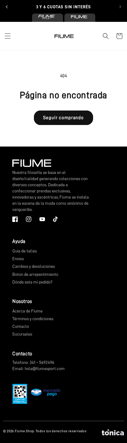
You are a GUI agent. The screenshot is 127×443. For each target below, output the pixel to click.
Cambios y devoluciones (33, 266)
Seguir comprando (63, 117)
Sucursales (22, 334)
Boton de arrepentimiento (35, 274)
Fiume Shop (24, 431)
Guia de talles (24, 251)
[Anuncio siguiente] (120, 7)
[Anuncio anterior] (7, 7)
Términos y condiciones (32, 318)
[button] (7, 36)
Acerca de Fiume (27, 311)
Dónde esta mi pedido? (32, 282)
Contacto (20, 326)
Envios (18, 258)
